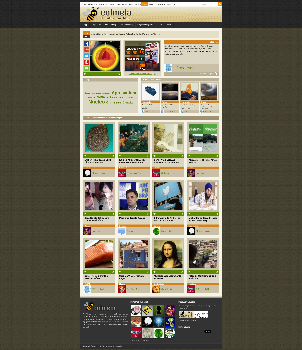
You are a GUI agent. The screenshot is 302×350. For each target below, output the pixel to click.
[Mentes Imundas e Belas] (147, 326)
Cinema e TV (92, 4)
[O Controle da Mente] (158, 326)
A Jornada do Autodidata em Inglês (142, 74)
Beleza (84, 4)
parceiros (146, 340)
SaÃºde (151, 4)
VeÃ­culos (167, 4)
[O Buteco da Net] (136, 338)
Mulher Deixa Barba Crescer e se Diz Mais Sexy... (203, 219)
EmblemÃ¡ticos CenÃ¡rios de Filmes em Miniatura (132, 161)
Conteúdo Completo (206, 74)
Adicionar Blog (110, 25)
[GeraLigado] (170, 338)
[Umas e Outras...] (147, 338)
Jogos (131, 4)
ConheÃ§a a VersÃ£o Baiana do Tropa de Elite (166, 161)
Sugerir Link (96, 25)
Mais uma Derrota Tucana (132, 218)
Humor (118, 4)
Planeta (144, 4)
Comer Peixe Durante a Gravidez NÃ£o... (96, 277)
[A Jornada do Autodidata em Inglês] (142, 70)
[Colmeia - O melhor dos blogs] (91, 21)
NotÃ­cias (137, 4)
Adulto (174, 4)
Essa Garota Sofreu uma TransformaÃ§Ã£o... (97, 219)
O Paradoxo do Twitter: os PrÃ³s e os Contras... (167, 219)
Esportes (112, 4)
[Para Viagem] (147, 315)
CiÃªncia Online (184, 68)
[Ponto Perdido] (158, 315)
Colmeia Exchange (126, 25)
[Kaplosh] (136, 326)
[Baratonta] (170, 315)
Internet (125, 4)
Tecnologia (159, 4)
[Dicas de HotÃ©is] (136, 315)
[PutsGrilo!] (170, 326)
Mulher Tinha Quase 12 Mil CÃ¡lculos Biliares (98, 161)
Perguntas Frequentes (145, 25)
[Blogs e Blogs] (158, 338)
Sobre (159, 25)
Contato (169, 25)
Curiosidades (103, 4)
